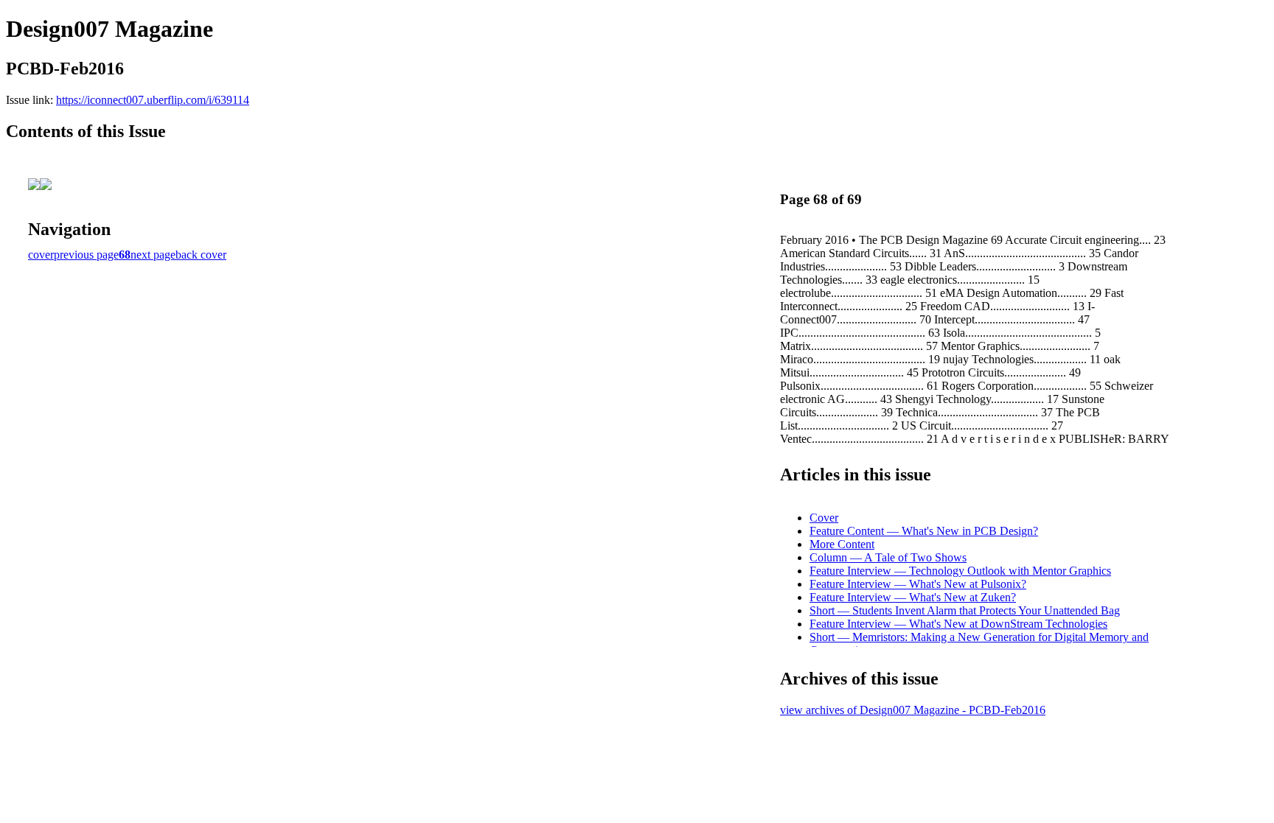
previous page (86, 254)
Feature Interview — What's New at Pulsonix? (918, 584)
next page (152, 254)
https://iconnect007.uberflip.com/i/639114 (152, 100)
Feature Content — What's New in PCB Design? (924, 531)
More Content (842, 544)
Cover (824, 517)
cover (41, 254)
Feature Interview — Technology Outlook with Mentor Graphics (960, 570)
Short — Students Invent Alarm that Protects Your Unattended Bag (965, 610)
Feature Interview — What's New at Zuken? (913, 597)
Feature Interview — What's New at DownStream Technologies (958, 623)
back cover (200, 254)
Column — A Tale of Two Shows (888, 557)
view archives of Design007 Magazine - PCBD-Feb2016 (912, 710)
